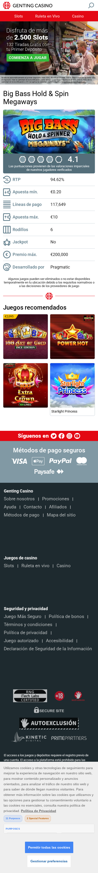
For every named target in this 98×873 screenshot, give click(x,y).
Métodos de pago (21, 515)
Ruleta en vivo (35, 565)
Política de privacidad (25, 632)
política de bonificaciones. (75, 82)
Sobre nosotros (19, 499)
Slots (18, 16)
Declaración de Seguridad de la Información (48, 648)
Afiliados (58, 507)
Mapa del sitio (61, 515)
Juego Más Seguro (22, 616)
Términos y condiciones (28, 624)
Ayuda (10, 507)
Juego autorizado (21, 640)
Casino (78, 16)
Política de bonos (66, 616)
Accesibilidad (59, 640)
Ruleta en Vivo (47, 16)
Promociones (55, 499)
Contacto (33, 507)
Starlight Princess (64, 411)
